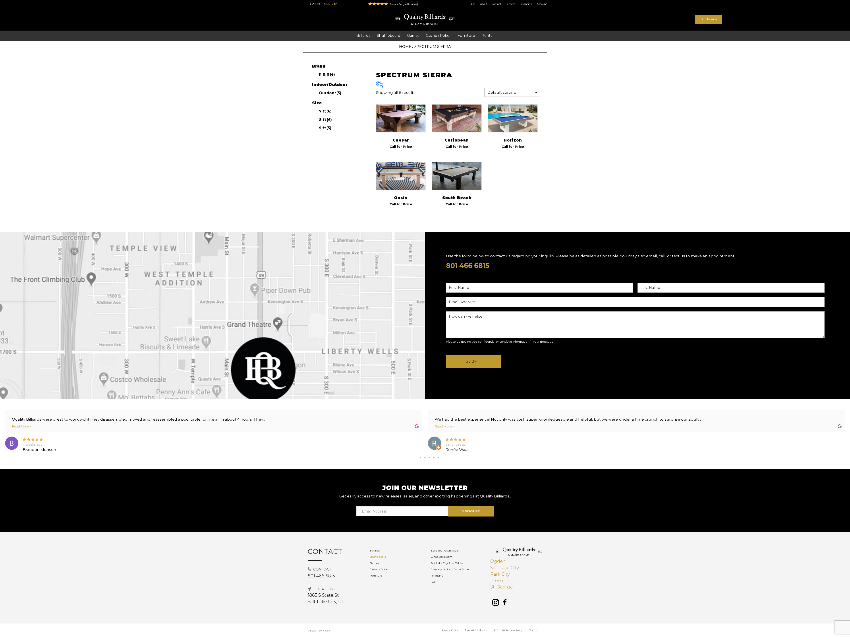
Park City (500, 574)
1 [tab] (420, 457)
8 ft (325, 119)
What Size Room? (442, 556)
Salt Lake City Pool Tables (447, 563)
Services (510, 4)
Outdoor (330, 93)
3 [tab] (429, 457)
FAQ (434, 582)
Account (542, 4)
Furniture (376, 575)
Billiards (375, 550)
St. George (501, 587)
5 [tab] (438, 457)
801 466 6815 (327, 4)
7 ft (325, 111)
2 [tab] (425, 457)
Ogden (498, 561)
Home (405, 46)
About (483, 4)
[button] (708, 19)
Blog (472, 4)
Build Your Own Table (444, 550)
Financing (526, 4)
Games (374, 563)
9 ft (325, 128)
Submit (473, 361)
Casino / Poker (379, 569)
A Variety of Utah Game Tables (450, 569)
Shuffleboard (378, 556)
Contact (496, 4)
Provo (496, 580)
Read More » (21, 426)
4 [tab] (434, 457)
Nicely (326, 630)
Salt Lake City (504, 567)
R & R (327, 74)
